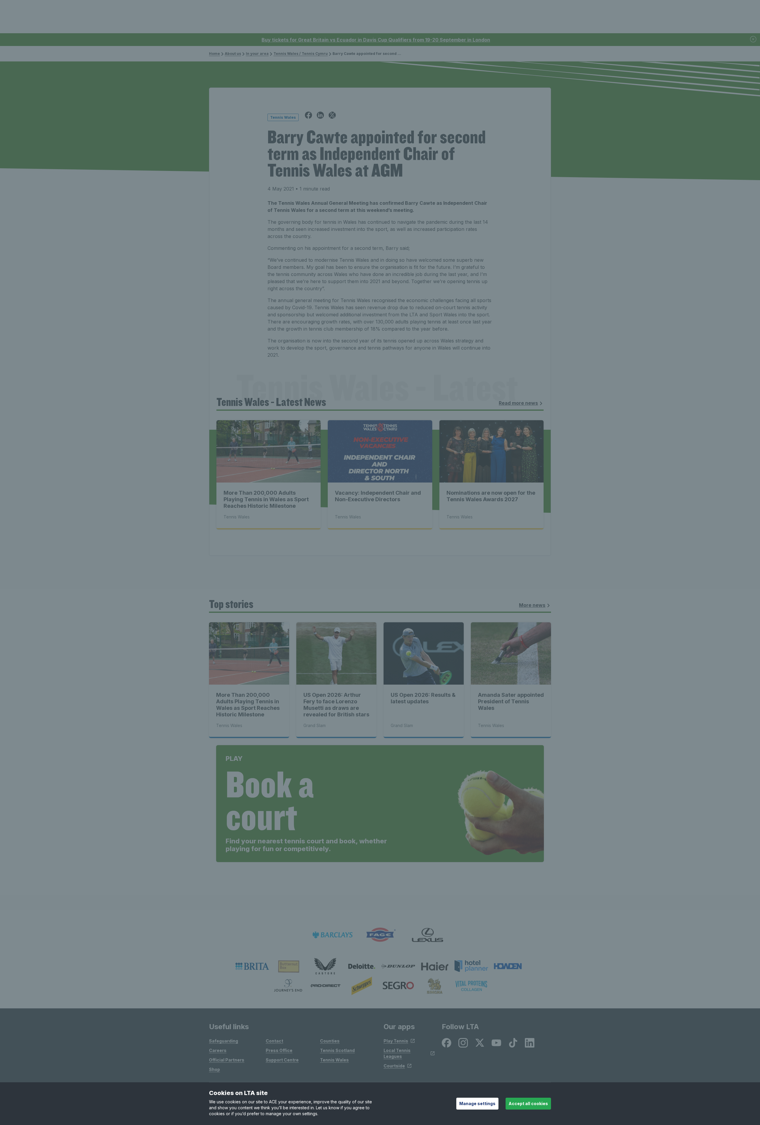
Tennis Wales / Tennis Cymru (300, 53)
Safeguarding (223, 1040)
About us (233, 53)
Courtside (394, 1065)
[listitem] (252, 966)
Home (214, 53)
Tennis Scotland (337, 1050)
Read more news (518, 403)
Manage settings (477, 1103)
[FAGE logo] (380, 935)
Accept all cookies (528, 1103)
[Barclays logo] (332, 935)
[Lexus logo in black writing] (427, 935)
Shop (214, 1069)
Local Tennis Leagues (397, 1053)
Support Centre (282, 1059)
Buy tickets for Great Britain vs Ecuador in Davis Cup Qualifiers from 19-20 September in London (376, 40)
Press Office (279, 1050)
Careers (218, 1050)
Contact (274, 1040)
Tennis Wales (334, 1059)
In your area (257, 53)
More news (532, 605)
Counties (330, 1040)
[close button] (753, 40)
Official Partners (226, 1059)
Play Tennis (396, 1040)
